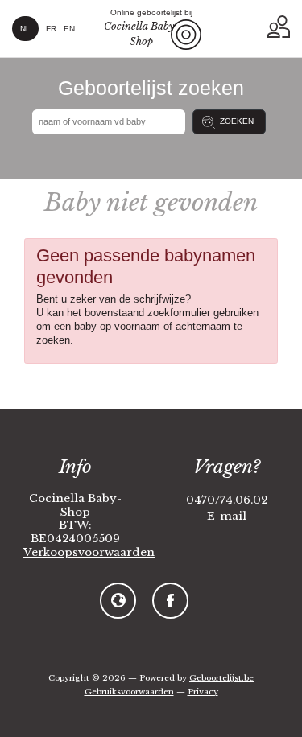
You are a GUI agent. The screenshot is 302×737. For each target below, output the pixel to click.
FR (51, 28)
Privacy (203, 691)
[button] (279, 26)
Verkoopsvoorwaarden (89, 552)
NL (25, 28)
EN (69, 28)
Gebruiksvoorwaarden (129, 691)
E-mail (226, 516)
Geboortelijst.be (221, 678)
